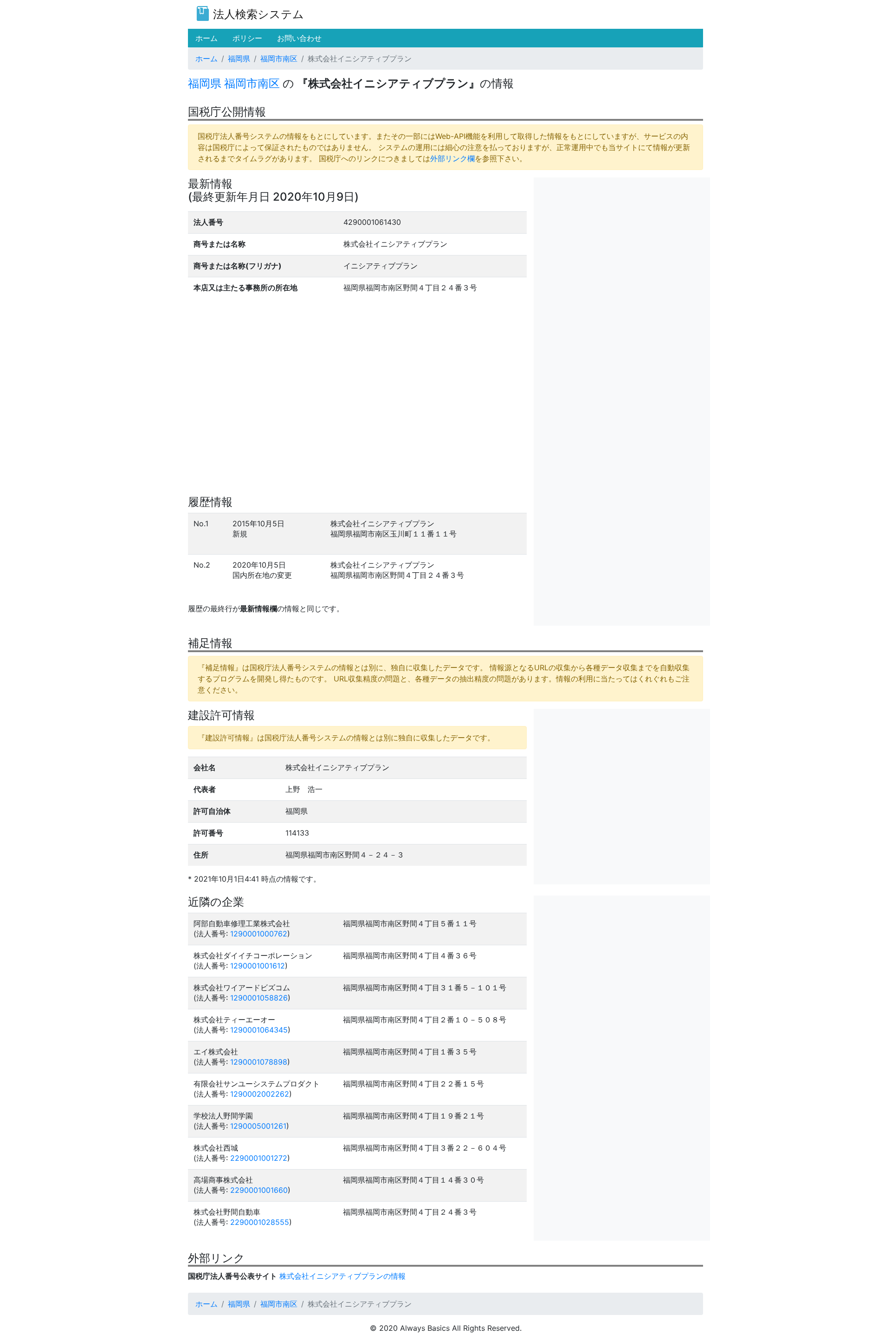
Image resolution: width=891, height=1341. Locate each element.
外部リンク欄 (452, 158)
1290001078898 (258, 1061)
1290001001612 (257, 965)
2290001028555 (259, 1222)
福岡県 (239, 58)
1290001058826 (259, 997)
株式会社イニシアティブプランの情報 (342, 1276)
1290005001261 (258, 1126)
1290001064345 (259, 1029)
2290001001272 (258, 1158)
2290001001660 (259, 1190)
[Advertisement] (622, 242)
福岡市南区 (278, 58)
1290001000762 (258, 933)
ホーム (206, 58)
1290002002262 (259, 1094)
